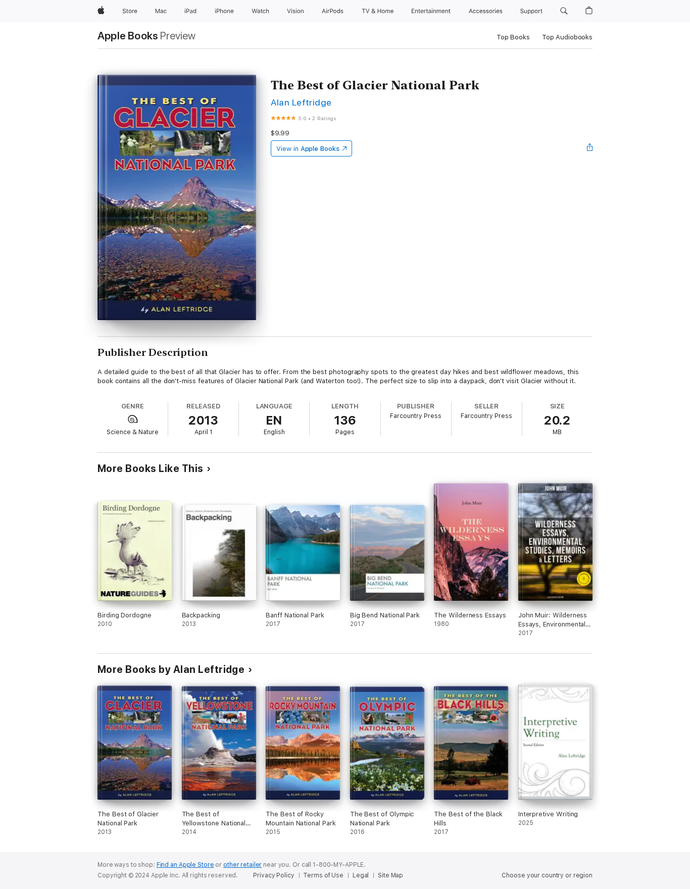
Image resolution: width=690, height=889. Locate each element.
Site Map (390, 875)
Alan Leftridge (301, 102)
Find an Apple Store (185, 864)
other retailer (242, 864)
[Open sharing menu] (590, 148)
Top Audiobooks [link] (567, 37)
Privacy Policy (273, 875)
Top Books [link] (513, 37)
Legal (361, 875)
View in (307, 148)
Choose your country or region (547, 875)
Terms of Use (323, 875)
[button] (564, 11)
